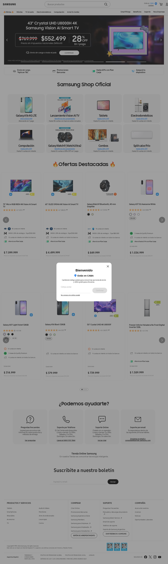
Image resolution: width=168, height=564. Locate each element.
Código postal (66, 287)
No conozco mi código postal (70, 295)
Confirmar (100, 290)
